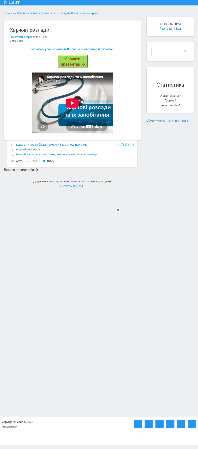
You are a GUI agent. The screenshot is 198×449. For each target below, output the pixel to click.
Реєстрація (68, 186)
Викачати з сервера (23, 37)
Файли (21, 13)
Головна (9, 13)
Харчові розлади (87, 154)
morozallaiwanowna (28, 150)
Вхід (80, 186)
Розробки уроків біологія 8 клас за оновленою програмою (72, 49)
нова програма (66, 154)
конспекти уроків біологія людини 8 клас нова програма (62, 13)
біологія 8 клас (25, 154)
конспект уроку (45, 154)
